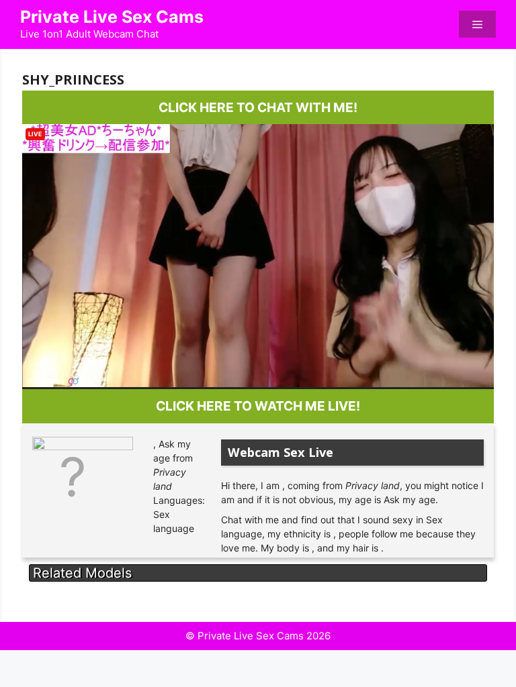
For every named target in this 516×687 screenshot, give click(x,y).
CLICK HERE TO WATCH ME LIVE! (258, 406)
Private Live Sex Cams (112, 17)
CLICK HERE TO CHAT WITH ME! (258, 107)
